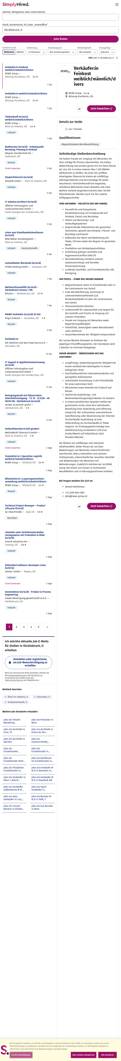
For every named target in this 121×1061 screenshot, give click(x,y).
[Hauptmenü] (117, 4)
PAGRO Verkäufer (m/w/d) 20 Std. (23, 314)
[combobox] (60, 17)
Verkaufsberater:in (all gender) (22, 428)
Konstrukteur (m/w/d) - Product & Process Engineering (28, 593)
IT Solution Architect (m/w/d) (21, 201)
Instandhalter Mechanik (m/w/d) (23, 263)
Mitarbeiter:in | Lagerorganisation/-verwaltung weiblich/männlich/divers (25, 480)
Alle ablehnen (107, 1055)
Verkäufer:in (11, 339)
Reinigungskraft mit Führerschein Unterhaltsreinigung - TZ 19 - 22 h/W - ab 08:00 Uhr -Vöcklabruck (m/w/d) (27, 398)
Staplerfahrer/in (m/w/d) (19, 177)
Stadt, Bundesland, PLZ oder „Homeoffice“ (25, 24)
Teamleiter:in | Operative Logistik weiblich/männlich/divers (23, 457)
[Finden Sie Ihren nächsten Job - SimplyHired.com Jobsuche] (15, 4)
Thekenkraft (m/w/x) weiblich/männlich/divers (19, 118)
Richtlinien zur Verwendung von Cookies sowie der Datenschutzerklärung (24, 677)
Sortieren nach (9, 47)
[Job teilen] (79, 109)
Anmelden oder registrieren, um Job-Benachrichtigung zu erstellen (30, 662)
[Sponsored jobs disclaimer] (117, 58)
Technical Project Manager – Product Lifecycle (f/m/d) (25, 507)
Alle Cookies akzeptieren (83, 1055)
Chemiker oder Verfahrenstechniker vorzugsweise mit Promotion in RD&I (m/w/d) (25, 535)
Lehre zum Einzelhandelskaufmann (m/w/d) (24, 234)
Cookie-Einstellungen (21, 1055)
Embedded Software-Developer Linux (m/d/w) (25, 566)
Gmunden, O (43, 696)
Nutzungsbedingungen (17, 675)
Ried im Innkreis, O (18, 696)
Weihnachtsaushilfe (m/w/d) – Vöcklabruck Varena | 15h (21, 288)
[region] (60, 1050)
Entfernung (32, 48)
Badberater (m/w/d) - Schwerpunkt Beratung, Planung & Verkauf (24, 148)
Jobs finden (60, 39)
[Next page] (47, 627)
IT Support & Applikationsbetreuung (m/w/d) (25, 363)
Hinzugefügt (105, 48)
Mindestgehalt (84, 48)
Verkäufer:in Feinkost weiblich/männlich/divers (19, 68)
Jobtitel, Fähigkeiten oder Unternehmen (23, 12)
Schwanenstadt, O (17, 702)
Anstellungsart (55, 48)
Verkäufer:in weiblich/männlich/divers (26, 93)
